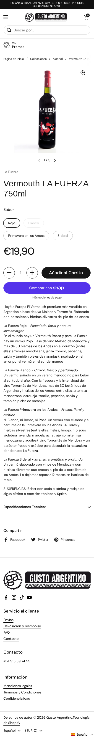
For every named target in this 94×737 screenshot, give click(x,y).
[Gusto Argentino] (46, 17)
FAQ (6, 632)
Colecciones (38, 59)
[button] (86, 17)
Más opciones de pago (47, 297)
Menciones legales (17, 686)
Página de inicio (13, 59)
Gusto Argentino (59, 717)
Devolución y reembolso (22, 626)
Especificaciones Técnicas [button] (25, 507)
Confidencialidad (16, 698)
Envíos (8, 620)
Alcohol (58, 59)
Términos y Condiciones (22, 692)
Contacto (11, 638)
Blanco (33, 223)
